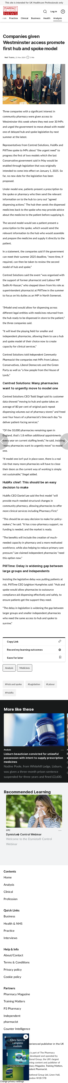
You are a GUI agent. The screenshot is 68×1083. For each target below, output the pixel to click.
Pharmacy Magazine (17, 994)
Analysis (9, 667)
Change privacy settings (12, 1081)
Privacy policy (13, 969)
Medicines (24, 667)
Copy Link (12, 641)
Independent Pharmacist (34, 1069)
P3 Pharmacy (12, 1008)
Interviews (10, 938)
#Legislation (34, 684)
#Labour (50, 684)
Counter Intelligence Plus (17, 1031)
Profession (10, 899)
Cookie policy (12, 977)
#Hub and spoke (13, 684)
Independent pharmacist (12, 1018)
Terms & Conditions (17, 962)
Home (8, 877)
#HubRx (9, 692)
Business (9, 916)
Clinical (8, 891)
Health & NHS (13, 923)
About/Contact (13, 955)
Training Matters (14, 1001)
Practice (9, 930)
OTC (8, 830)
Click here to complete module (17, 1043)
